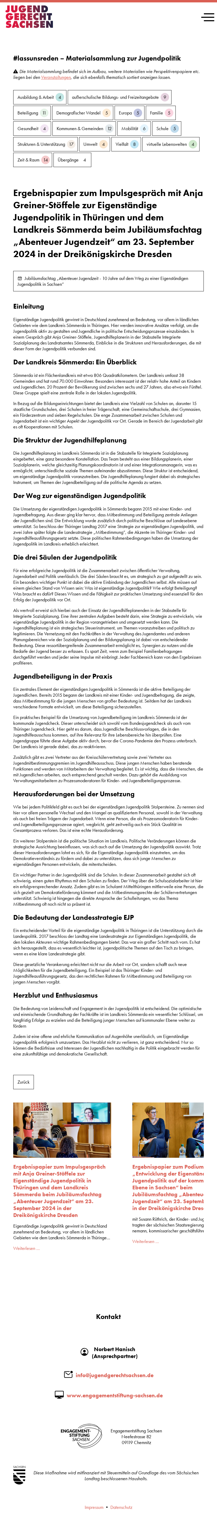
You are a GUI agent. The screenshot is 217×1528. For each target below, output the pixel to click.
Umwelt (94, 144)
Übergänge (72, 160)
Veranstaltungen (56, 77)
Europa (129, 113)
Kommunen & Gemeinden (84, 128)
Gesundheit (31, 128)
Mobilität (133, 128)
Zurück (23, 1082)
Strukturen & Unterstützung (45, 144)
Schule (166, 128)
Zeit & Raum (32, 160)
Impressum (94, 1507)
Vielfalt (126, 144)
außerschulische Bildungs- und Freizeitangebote (119, 97)
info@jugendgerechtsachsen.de (114, 1375)
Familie (160, 113)
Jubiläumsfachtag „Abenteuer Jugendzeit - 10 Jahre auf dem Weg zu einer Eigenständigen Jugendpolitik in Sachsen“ (102, 281)
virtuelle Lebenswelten (170, 144)
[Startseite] (29, 26)
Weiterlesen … (26, 1248)
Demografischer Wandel (82, 113)
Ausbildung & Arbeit (39, 97)
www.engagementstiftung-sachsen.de (115, 1395)
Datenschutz (121, 1507)
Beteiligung (31, 113)
